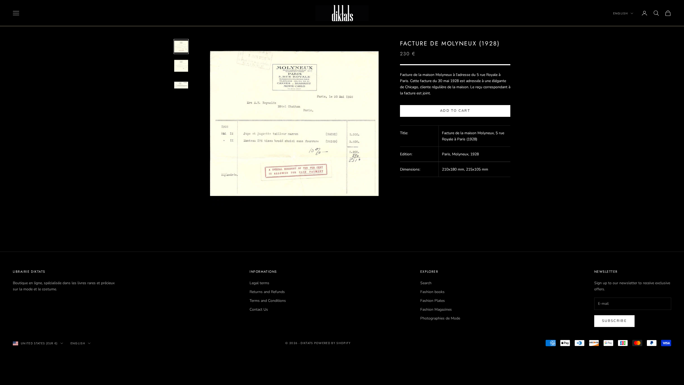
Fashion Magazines (436, 309)
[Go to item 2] (181, 65)
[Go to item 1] (181, 46)
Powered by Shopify (332, 343)
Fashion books (432, 291)
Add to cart (455, 110)
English (620, 13)
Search (426, 283)
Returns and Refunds (267, 291)
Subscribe (614, 320)
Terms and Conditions (268, 300)
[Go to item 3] (181, 85)
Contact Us (259, 309)
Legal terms (259, 283)
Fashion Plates (432, 300)
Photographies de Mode (440, 318)
